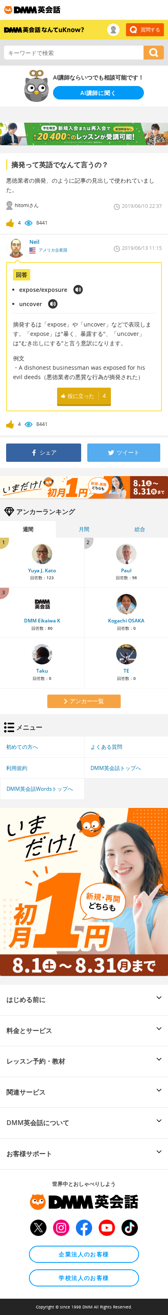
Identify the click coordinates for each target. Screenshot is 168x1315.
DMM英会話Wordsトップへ (40, 788)
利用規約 (16, 768)
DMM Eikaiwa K (42, 621)
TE (126, 671)
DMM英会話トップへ (116, 768)
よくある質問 (106, 746)
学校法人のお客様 (84, 1278)
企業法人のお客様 (84, 1254)
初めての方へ (22, 746)
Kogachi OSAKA (126, 621)
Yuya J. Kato (42, 570)
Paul (126, 570)
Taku (42, 671)
